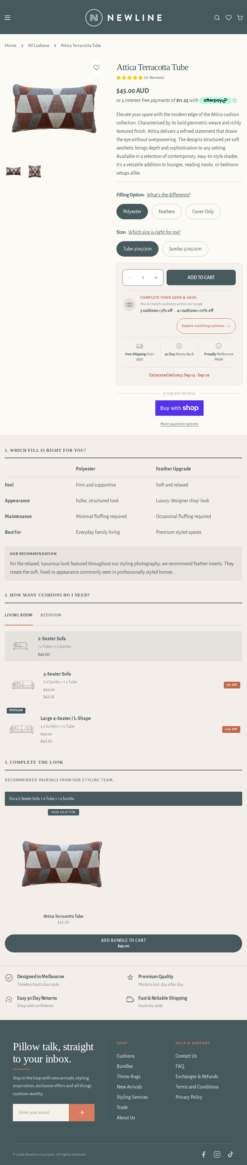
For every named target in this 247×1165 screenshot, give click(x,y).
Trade (122, 1107)
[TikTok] (230, 1154)
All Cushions (38, 45)
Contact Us (186, 1056)
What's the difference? (168, 194)
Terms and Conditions (197, 1086)
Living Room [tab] (19, 615)
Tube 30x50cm (137, 248)
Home (10, 45)
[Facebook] (203, 1154)
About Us (126, 1117)
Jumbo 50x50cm (185, 248)
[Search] (217, 17)
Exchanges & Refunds (197, 1076)
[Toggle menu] (7, 17)
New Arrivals (129, 1086)
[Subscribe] (82, 1112)
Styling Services (132, 1097)
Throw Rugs (129, 1076)
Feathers (167, 211)
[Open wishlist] (228, 18)
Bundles (125, 1066)
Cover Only (203, 211)
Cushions (126, 1056)
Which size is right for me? (154, 232)
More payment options (179, 424)
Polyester (132, 211)
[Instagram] (217, 1154)
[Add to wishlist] (96, 67)
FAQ (180, 1066)
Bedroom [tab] (51, 615)
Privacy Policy (189, 1097)
